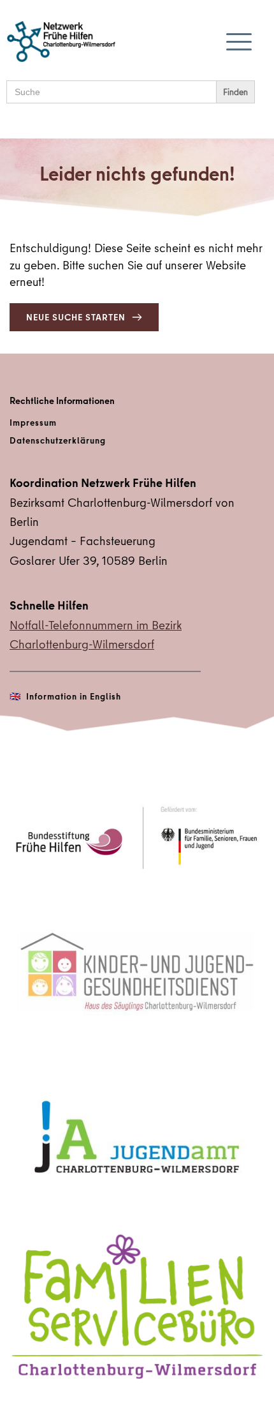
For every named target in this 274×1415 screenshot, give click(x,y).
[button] (239, 41)
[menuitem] (137, 423)
